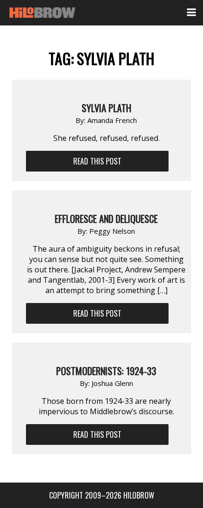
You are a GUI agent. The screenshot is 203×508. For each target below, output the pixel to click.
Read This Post (97, 161)
